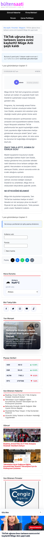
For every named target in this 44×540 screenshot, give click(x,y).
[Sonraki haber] (36, 326)
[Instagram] (20, 309)
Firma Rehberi (31, 12)
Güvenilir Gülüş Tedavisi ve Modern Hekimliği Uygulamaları (22, 416)
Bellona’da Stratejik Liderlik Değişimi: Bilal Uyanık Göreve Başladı (20, 407)
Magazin (22, 28)
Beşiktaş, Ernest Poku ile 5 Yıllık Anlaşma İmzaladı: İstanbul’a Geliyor (20, 396)
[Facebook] (17, 260)
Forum (13, 18)
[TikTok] (33, 309)
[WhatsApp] (22, 260)
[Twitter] (13, 260)
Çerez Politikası (27, 18)
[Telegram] (27, 260)
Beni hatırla (10, 251)
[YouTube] (27, 309)
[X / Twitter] (13, 309)
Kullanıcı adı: (9, 234)
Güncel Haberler (14, 12)
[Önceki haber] (31, 326)
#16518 (37, 71)
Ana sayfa (7, 28)
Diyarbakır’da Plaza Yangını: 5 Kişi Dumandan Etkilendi (22, 412)
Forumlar (15, 28)
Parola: (7, 242)
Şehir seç (10, 287)
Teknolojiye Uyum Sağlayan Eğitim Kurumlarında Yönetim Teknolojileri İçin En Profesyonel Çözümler (21, 401)
